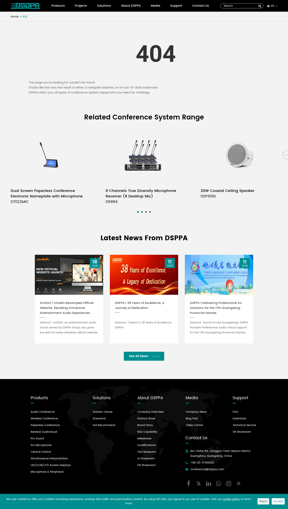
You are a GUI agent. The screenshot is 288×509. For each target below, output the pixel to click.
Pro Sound (37, 438)
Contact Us (200, 5)
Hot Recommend (104, 425)
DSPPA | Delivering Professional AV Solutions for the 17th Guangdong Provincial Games (216, 308)
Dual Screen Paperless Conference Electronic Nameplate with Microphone (47, 196)
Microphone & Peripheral (47, 472)
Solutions (104, 5)
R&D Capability (147, 432)
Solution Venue (102, 412)
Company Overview (150, 412)
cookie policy (231, 499)
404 (24, 16)
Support (176, 5)
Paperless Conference (45, 425)
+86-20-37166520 (202, 463)
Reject (263, 501)
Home (14, 16)
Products (58, 5)
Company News (196, 412)
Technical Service (244, 425)
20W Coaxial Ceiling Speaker (227, 193)
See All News (139, 356)
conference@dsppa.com (207, 469)
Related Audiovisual (44, 432)
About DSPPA (131, 5)
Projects (81, 5)
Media (155, 5)
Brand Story (145, 425)
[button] (138, 212)
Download (239, 418)
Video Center (194, 425)
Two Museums (146, 452)
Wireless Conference (44, 418)
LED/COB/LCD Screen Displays (51, 465)
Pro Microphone (41, 445)
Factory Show (146, 418)
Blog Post (192, 418)
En (272, 6)
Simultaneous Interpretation (49, 458)
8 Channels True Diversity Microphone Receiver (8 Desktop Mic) (141, 196)
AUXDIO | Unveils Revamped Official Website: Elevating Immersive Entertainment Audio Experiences (67, 308)
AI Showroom (146, 458)
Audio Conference (43, 412)
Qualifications (146, 445)
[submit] (260, 5)
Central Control (41, 452)
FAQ (235, 412)
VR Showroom (146, 465)
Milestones (144, 438)
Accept (278, 501)
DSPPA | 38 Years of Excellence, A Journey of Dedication (139, 305)
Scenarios (99, 418)
